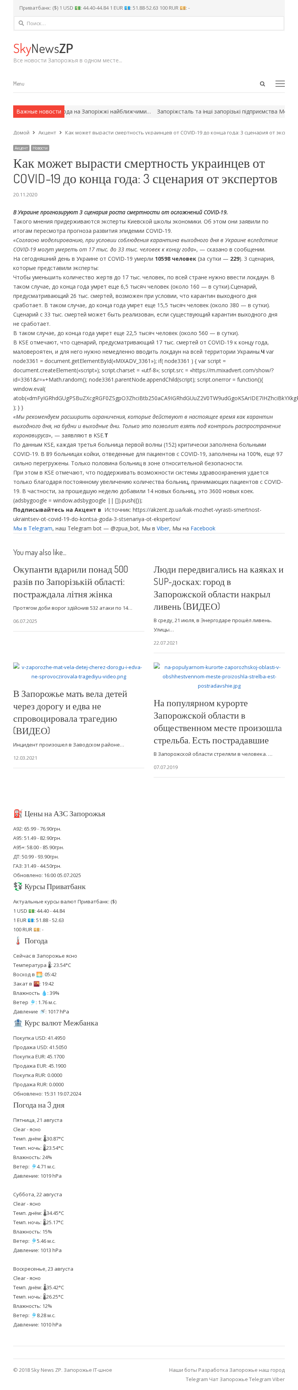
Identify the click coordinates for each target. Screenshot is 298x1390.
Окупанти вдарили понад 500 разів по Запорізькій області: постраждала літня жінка (70, 581)
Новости (40, 148)
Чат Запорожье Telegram (240, 1379)
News (43, 48)
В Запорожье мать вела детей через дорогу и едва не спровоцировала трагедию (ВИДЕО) (70, 711)
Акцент (21, 148)
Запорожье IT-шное (88, 1369)
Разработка (213, 1369)
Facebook (203, 528)
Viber (163, 528)
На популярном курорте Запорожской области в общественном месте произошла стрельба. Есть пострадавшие (218, 721)
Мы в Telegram (32, 528)
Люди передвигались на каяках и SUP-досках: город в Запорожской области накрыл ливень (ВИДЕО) (219, 587)
